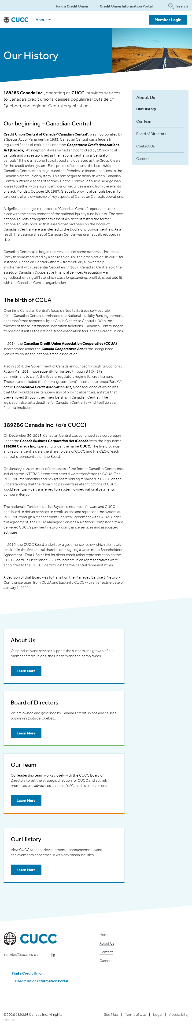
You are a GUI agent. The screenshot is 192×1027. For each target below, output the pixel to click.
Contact (106, 952)
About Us (145, 97)
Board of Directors (151, 133)
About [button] (41, 19)
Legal (157, 1014)
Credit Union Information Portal (126, 6)
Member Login (168, 19)
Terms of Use (135, 1014)
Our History (146, 108)
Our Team (144, 121)
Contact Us (145, 146)
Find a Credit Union (72, 6)
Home (105, 934)
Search (182, 6)
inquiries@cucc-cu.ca (21, 954)
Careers (143, 158)
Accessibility (178, 1014)
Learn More (23, 672)
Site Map (111, 1014)
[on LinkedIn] (53, 954)
